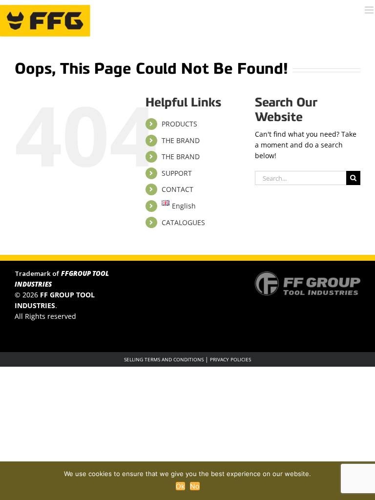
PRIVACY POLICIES (230, 359)
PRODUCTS (179, 123)
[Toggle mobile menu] (370, 10)
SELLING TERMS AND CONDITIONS (164, 359)
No (195, 486)
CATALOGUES (183, 222)
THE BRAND (181, 140)
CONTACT (177, 189)
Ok (181, 486)
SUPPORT (177, 173)
